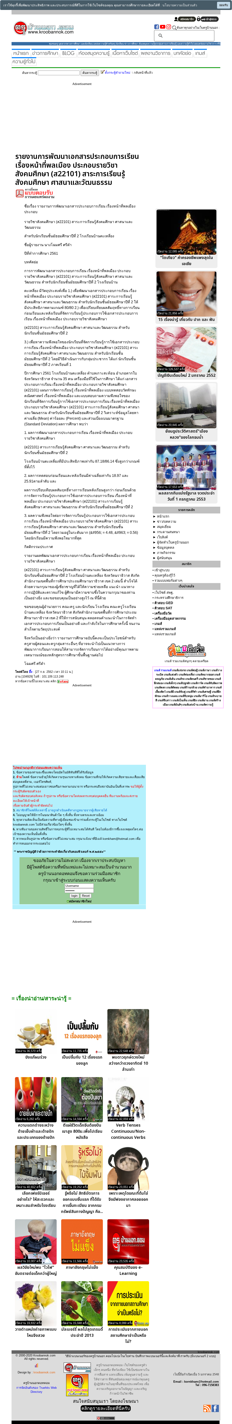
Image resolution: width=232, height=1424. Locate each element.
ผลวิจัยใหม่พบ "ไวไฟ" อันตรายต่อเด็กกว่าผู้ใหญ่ (36, 1270)
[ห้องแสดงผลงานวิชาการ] (155, 55)
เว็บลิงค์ (162, 537)
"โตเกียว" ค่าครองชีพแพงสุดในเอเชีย (186, 261)
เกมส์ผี (170, 691)
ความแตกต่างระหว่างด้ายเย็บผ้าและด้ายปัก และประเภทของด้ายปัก (36, 1131)
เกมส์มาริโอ (200, 696)
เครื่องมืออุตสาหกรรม (170, 618)
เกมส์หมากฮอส (205, 674)
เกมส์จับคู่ (180, 691)
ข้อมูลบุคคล (165, 547)
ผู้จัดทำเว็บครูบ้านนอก (173, 542)
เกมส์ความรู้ (206, 704)
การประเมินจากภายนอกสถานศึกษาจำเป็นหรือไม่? (128, 1335)
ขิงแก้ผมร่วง (35, 1057)
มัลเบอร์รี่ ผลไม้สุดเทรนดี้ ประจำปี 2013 (82, 1332)
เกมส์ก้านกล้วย (188, 687)
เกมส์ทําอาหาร (206, 687)
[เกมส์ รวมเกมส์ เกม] (200, 55)
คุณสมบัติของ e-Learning (128, 1270)
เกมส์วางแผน (170, 696)
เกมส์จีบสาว (165, 700)
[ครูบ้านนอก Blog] (68, 55)
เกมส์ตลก (160, 687)
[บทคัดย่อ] (182, 55)
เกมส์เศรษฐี (204, 691)
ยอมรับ (223, 5)
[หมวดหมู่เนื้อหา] (125, 55)
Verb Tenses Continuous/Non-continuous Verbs (128, 1131)
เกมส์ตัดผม (172, 687)
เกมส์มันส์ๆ (175, 704)
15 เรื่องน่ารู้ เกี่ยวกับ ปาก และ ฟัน (186, 320)
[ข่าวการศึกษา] (45, 55)
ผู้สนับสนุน (164, 558)
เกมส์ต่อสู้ (192, 670)
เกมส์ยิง (192, 700)
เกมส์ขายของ (206, 678)
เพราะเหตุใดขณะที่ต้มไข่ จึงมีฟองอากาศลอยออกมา (128, 1199)
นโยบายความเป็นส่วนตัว (179, 5)
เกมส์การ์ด (197, 683)
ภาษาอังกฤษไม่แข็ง (82, 1267)
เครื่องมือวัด (163, 613)
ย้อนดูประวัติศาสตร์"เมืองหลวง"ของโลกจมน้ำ (186, 434)
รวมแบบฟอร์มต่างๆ (168, 580)
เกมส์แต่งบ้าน (190, 704)
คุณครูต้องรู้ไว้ (165, 575)
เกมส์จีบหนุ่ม (185, 696)
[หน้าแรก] (21, 55)
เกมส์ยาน (203, 700)
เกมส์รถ (180, 678)
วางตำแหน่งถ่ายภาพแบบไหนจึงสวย (36, 1332)
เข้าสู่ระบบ (162, 570)
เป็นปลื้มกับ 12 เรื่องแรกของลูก (82, 1060)
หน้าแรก (163, 516)
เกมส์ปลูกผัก (183, 683)
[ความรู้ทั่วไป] (24, 64)
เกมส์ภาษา (204, 670)
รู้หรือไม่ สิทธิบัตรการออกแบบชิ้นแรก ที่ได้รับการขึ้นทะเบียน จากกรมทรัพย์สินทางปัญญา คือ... (82, 1202)
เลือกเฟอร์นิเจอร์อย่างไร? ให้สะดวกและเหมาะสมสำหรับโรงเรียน (36, 1199)
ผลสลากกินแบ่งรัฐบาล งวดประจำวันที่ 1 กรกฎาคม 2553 (187, 496)
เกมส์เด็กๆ (170, 683)
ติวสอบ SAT (163, 608)
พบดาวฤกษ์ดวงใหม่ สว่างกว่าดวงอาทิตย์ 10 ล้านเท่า (128, 1063)
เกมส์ (158, 624)
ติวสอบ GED (164, 603)
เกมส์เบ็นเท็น (179, 700)
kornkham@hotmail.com (119, 838)
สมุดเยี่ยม (164, 527)
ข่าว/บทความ (166, 521)
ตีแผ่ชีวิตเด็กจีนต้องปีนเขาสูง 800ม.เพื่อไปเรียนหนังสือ (82, 1131)
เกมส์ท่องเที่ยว (187, 674)
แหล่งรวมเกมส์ (165, 629)
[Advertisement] (82, 120)
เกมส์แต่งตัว (171, 674)
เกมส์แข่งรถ (179, 670)
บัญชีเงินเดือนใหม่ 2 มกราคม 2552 (186, 375)
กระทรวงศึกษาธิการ (169, 598)
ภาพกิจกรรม (166, 553)
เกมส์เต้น (170, 678)
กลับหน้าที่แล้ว (143, 72)
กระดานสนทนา (168, 532)
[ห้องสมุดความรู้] (93, 55)
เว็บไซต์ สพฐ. (164, 592)
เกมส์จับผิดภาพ (213, 683)
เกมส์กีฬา (191, 691)
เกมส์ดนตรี (191, 678)
